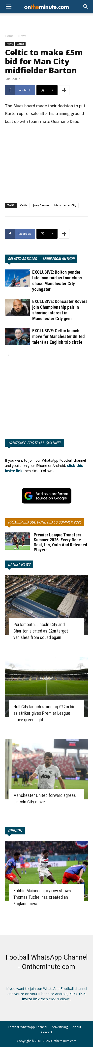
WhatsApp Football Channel (34, 443)
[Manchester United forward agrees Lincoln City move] (46, 769)
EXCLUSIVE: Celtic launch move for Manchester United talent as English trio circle (58, 336)
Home (9, 36)
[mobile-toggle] (8, 6)
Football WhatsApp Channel (27, 1027)
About (76, 1027)
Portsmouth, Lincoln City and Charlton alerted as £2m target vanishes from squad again (40, 631)
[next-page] (16, 355)
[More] (64, 90)
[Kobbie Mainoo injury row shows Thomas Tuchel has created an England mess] (46, 871)
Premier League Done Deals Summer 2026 (44, 522)
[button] (86, 6)
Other (20, 43)
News (22, 36)
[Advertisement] (46, 22)
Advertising (60, 1027)
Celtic (24, 205)
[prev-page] (8, 355)
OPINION (15, 830)
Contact (46, 1032)
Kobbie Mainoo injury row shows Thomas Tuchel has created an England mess (42, 897)
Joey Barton (41, 205)
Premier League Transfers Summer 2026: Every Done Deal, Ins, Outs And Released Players (60, 542)
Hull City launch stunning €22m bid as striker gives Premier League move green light (44, 713)
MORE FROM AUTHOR (58, 259)
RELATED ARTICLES (22, 259)
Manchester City (65, 205)
